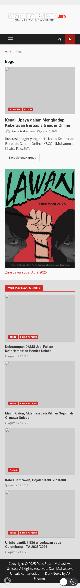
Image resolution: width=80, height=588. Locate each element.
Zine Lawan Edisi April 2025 (26, 272)
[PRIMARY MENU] (10, 39)
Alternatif (15, 109)
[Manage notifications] (7, 580)
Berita (13, 336)
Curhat (13, 470)
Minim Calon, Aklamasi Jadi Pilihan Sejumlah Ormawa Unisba (40, 384)
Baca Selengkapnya (22, 157)
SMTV (70, 39)
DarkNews (53, 573)
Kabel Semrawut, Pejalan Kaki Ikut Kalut (40, 451)
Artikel (28, 109)
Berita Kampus (28, 336)
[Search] (59, 39)
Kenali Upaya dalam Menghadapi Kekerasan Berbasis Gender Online (40, 90)
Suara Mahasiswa (23, 131)
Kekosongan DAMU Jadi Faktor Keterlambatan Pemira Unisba (40, 318)
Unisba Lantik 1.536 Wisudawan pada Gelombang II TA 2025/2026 (40, 514)
